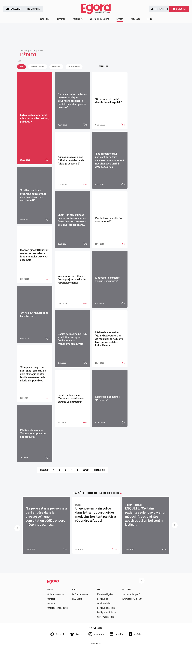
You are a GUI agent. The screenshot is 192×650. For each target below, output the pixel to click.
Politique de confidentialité (103, 601)
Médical (61, 19)
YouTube (138, 634)
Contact (51, 598)
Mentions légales (105, 594)
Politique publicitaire (106, 612)
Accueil (24, 51)
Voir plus (103, 66)
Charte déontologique (57, 607)
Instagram (99, 634)
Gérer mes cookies (105, 616)
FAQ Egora (77, 598)
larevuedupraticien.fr (132, 598)
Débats (120, 19)
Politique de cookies (106, 607)
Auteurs (51, 603)
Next (175, 525)
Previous (17, 528)
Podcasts (135, 19)
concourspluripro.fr (131, 594)
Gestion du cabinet (99, 19)
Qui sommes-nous (55, 594)
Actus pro (45, 19)
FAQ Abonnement (80, 594)
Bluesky (78, 634)
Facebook (60, 634)
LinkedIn (119, 634)
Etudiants (78, 19)
